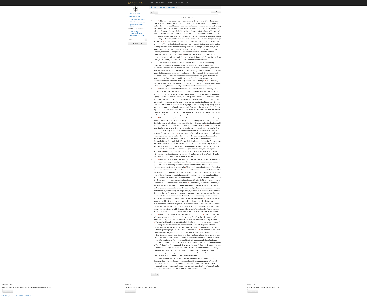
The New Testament (137, 19)
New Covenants (134, 16)
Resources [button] (159, 2)
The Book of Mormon (138, 22)
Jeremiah (171, 7)
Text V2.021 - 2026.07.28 (23, 296)
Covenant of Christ (137, 36)
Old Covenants (134, 14)
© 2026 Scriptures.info (8, 296)
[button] (137, 43)
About (187, 2)
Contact (169, 2)
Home (151, 2)
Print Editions (179, 2)
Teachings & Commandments (136, 32)
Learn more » (8, 291)
